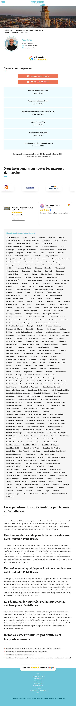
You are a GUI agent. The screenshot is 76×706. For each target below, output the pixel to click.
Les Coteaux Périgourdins (26, 335)
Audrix (64, 240)
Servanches (63, 475)
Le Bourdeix (52, 329)
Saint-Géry (29, 405)
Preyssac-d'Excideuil (13, 372)
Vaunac (19, 491)
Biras (42, 253)
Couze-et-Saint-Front (46, 286)
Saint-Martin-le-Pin (12, 430)
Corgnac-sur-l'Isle (12, 283)
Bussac (39, 262)
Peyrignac (50, 365)
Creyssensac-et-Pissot (23, 289)
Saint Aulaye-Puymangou (14, 378)
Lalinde (39, 326)
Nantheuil (32, 359)
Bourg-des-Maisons (51, 256)
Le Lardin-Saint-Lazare (24, 332)
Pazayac (18, 365)
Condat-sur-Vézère (52, 280)
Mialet (30, 347)
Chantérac (37, 271)
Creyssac (60, 286)
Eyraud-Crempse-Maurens (15, 298)
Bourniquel (34, 259)
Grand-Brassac (26, 304)
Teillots (8, 481)
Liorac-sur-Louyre (32, 338)
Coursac (22, 286)
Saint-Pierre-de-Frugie (31, 448)
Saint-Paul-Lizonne (12, 445)
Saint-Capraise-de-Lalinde (59, 384)
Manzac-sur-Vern (32, 341)
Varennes (9, 491)
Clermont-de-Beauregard (33, 277)
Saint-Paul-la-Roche (51, 442)
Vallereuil (40, 487)
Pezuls (25, 368)
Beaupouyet (10, 249)
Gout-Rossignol (11, 304)
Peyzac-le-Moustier (12, 368)
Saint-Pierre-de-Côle (13, 448)
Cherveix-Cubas (46, 274)
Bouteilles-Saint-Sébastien (60, 259)
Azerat (36, 243)
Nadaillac (44, 356)
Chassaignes (60, 271)
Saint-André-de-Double (33, 381)
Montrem (58, 353)
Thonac (18, 484)
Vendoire (29, 491)
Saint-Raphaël (23, 451)
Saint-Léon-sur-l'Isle (56, 414)
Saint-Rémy (36, 451)
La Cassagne (58, 311)
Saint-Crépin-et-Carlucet (51, 387)
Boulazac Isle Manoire (22, 256)
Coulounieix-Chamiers (61, 283)
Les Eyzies (42, 335)
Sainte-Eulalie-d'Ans (53, 463)
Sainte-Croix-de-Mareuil (34, 463)
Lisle (43, 338)
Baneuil (28, 246)
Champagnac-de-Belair (23, 268)
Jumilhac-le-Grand (30, 311)
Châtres (25, 274)
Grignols (52, 304)
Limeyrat (18, 338)
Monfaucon (10, 350)
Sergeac (52, 475)
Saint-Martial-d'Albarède (14, 420)
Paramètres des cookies (40, 698)
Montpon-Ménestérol (44, 353)
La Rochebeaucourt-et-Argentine (47, 323)
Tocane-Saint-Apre (31, 484)
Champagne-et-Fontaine (43, 268)
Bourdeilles (37, 256)
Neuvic (63, 359)
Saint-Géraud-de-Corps (14, 402)
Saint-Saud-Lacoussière (14, 454)
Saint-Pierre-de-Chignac (50, 445)
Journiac (17, 311)
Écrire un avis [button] (18, 219)
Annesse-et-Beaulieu (13, 240)
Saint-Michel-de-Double (28, 436)
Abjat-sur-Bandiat (12, 237)
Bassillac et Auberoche (49, 246)
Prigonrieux (28, 372)
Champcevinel (60, 268)
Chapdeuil (48, 271)
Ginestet (67, 301)
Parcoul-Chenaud (22, 362)
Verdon (38, 491)
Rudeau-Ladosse (49, 375)
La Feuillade (64, 320)
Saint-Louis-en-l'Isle (32, 417)
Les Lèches (65, 335)
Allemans (42, 237)
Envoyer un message (39, 82)
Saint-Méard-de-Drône (52, 430)
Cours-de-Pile (11, 286)
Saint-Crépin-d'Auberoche (30, 387)
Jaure (37, 307)
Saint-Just (46, 411)
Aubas (56, 240)
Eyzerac (31, 298)
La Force (9, 323)
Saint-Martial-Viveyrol (13, 423)
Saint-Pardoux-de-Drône (50, 439)
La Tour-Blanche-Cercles (14, 326)
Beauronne (62, 249)
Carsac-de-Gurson (24, 265)
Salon (24, 469)
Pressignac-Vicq (55, 368)
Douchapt (60, 289)
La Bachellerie (45, 311)
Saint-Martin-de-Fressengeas (35, 423)
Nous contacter (38, 683)
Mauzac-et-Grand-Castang (30, 344)
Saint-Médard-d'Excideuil (35, 433)
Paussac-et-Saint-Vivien (57, 362)
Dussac (28, 292)
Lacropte (30, 326)
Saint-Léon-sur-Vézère (13, 417)
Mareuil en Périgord (48, 341)
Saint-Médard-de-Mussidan (57, 433)
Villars (44, 494)
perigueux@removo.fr (32, 45)
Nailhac (54, 356)
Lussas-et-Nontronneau (14, 341)
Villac (24, 494)
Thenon (60, 481)
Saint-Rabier (10, 451)
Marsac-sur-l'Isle (12, 344)
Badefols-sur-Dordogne (14, 246)
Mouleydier (10, 356)
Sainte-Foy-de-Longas (13, 466)
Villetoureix (10, 497)
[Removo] (38, 3)
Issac (29, 307)
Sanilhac (33, 469)
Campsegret (10, 265)
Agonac (25, 237)
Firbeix (48, 298)
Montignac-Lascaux (13, 353)
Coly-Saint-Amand (52, 277)
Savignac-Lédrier (60, 472)
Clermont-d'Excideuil (13, 277)
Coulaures (46, 283)
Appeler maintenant (39, 76)
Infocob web (61, 698)
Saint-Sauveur (31, 454)
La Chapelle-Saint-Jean (14, 320)
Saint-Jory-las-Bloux (32, 411)
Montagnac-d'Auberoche (26, 350)
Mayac (64, 344)
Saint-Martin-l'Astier (55, 426)
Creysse (9, 289)
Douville (9, 292)
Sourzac (49, 478)
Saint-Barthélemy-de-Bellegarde (35, 384)
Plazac (33, 368)
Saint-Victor (10, 460)
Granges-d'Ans (40, 304)
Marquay (62, 341)
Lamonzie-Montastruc (53, 326)
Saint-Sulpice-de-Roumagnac (57, 457)
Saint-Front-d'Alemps (61, 393)
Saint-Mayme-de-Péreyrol (32, 430)
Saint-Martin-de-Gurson (57, 423)
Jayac (8, 311)
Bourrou (45, 259)
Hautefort (20, 307)
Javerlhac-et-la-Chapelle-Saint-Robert (55, 307)
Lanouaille (29, 329)
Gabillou (39, 301)
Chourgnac (60, 274)
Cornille (25, 283)
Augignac (9, 243)
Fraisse (29, 301)
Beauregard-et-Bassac (47, 249)
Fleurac (57, 298)
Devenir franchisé (38, 676)
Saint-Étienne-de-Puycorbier (38, 390)
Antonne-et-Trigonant (31, 240)
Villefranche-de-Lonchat (58, 494)
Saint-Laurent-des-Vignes (37, 414)
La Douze (52, 320)
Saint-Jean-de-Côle (47, 408)
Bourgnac (23, 259)
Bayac (63, 246)
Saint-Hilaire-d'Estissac (58, 405)
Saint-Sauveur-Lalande (47, 454)
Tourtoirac (45, 484)
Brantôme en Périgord (13, 262)
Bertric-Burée (31, 253)
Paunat (42, 362)
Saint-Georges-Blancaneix (27, 399)
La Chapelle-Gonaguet (50, 314)
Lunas (51, 338)
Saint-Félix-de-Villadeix (42, 393)
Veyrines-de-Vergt (12, 494)
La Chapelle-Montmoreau (56, 317)
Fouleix (20, 301)
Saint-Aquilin (49, 381)
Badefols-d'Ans (48, 243)
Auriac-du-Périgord (23, 243)
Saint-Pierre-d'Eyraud (30, 445)
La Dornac (41, 320)
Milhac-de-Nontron (43, 347)
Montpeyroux (28, 353)
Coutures (32, 286)
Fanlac (40, 298)
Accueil (6, 32)
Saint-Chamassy (11, 387)
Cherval (34, 274)
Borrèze (61, 253)
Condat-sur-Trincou (35, 280)
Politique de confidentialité (38, 690)
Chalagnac (62, 265)
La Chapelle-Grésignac (14, 317)
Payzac (8, 365)
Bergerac (20, 253)
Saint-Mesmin (11, 436)
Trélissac (56, 484)
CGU (38, 674)
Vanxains (60, 487)
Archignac (46, 240)
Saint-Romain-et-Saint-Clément (54, 451)
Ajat (33, 237)
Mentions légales (38, 685)
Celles (53, 265)
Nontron (9, 362)
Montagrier (62, 350)
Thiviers (9, 484)
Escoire (27, 295)
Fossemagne (10, 301)
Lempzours (10, 335)
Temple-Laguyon (21, 481)
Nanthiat (43, 359)
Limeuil (8, 338)
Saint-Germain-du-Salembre (55, 402)
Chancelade (26, 271)
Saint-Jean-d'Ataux (12, 408)
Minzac (55, 347)
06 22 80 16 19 (29, 48)
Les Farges (54, 335)
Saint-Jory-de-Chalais (13, 411)
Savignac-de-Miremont (24, 472)
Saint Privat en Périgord (35, 378)
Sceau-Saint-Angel (30, 475)
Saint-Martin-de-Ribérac (14, 426)
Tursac (8, 487)
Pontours (43, 368)
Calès (47, 262)
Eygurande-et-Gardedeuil (53, 295)
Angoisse (52, 237)
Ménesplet (9, 347)
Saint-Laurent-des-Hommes (15, 414)
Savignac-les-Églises (13, 475)
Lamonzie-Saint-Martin (14, 329)
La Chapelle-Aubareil (13, 314)
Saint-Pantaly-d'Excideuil (29, 439)
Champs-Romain (12, 271)
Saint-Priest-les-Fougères (51, 448)
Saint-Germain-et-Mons (14, 405)
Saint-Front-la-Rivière (34, 396)
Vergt (47, 491)
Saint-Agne (51, 378)
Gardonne (49, 301)
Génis (58, 301)
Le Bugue (63, 329)
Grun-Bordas (62, 304)
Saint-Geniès (10, 399)
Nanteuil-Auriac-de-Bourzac (15, 359)
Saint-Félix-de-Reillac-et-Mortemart (18, 393)
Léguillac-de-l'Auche (53, 332)
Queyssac (39, 372)
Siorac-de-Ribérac (12, 478)
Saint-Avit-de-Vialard (13, 384)
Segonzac (43, 475)
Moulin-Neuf (22, 356)
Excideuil (37, 295)
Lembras (67, 332)
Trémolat (66, 484)
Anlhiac (61, 237)
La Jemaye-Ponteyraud (24, 323)
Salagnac (51, 466)
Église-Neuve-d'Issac (54, 292)
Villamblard (34, 494)
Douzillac (19, 292)
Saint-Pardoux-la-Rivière (14, 442)
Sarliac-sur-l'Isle (55, 469)
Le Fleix (9, 332)
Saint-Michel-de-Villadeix (47, 436)
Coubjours (35, 283)
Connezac (65, 280)
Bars (36, 246)
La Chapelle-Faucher (32, 314)
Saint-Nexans (64, 436)
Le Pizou (39, 332)
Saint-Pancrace (11, 439)
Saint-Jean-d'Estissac (30, 408)
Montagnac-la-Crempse (47, 350)
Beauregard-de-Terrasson (27, 249)
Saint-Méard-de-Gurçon (14, 433)
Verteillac (56, 491)
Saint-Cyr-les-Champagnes (15, 390)
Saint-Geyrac (41, 405)
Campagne (56, 262)
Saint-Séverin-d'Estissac (14, 457)
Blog (38, 693)
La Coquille (30, 320)
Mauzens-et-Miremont (50, 344)
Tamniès (59, 478)
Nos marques (38, 678)
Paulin (34, 362)
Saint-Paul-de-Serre (33, 442)
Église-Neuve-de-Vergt (13, 295)
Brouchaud (29, 262)
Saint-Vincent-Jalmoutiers (49, 460)
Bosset (8, 256)
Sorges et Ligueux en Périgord (32, 478)
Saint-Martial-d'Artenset (35, 420)
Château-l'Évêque (12, 274)
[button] (38, 58)
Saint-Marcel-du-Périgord (51, 417)
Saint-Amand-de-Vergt (14, 381)
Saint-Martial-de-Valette (56, 420)
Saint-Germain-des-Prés (34, 402)
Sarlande (43, 469)
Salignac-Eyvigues (12, 469)
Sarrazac (9, 472)
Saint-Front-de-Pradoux (14, 396)
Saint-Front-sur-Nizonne (53, 396)
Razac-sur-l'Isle (61, 372)
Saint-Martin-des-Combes (35, 426)
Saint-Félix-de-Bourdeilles (60, 390)
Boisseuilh (51, 253)
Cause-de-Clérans (41, 265)
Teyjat (51, 481)
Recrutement (37, 681)
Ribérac (9, 375)
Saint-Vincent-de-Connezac (27, 460)
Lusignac (60, 338)
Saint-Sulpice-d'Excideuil (34, 457)
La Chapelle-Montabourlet (35, 317)
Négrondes (53, 359)
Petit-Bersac (39, 365)
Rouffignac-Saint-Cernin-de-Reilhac (28, 375)
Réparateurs (14, 32)
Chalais (8, 268)
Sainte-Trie (40, 466)
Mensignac (20, 347)
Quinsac (49, 372)
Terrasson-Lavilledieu (37, 481)
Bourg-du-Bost (11, 259)
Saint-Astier (62, 381)
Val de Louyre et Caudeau (24, 487)
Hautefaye (9, 307)
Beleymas (9, 253)
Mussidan (34, 356)
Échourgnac (39, 292)
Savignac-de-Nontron (43, 472)
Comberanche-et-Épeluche (15, 280)
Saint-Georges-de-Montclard (49, 399)
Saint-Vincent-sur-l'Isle (14, 463)
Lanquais (40, 329)
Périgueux (28, 365)
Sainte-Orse (29, 466)
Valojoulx (50, 487)
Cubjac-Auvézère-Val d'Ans (43, 289)
